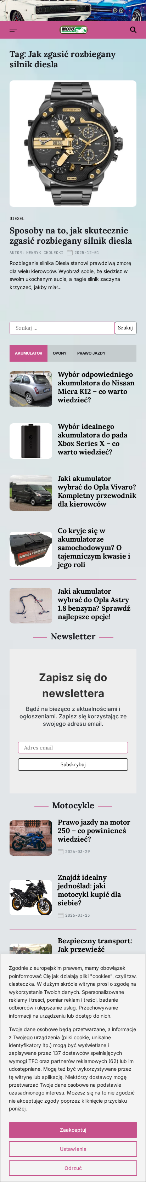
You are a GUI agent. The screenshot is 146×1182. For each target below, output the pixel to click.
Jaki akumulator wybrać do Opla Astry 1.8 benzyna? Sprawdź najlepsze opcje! (94, 604)
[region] (73, 1068)
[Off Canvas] (13, 30)
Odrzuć (73, 1168)
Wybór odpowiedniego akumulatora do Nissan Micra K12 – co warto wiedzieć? (96, 387)
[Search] (133, 29)
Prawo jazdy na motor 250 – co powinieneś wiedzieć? (94, 830)
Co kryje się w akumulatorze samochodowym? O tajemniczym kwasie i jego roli (94, 547)
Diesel (17, 218)
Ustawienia (73, 1149)
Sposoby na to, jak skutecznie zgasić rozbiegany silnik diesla (71, 235)
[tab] (28, 353)
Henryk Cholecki (44, 252)
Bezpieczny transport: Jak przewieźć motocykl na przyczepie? (95, 953)
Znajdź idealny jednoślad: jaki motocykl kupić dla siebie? (89, 890)
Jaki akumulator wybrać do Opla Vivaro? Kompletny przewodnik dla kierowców (97, 491)
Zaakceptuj (73, 1130)
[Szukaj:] (62, 328)
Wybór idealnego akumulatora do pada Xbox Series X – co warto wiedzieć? (92, 439)
